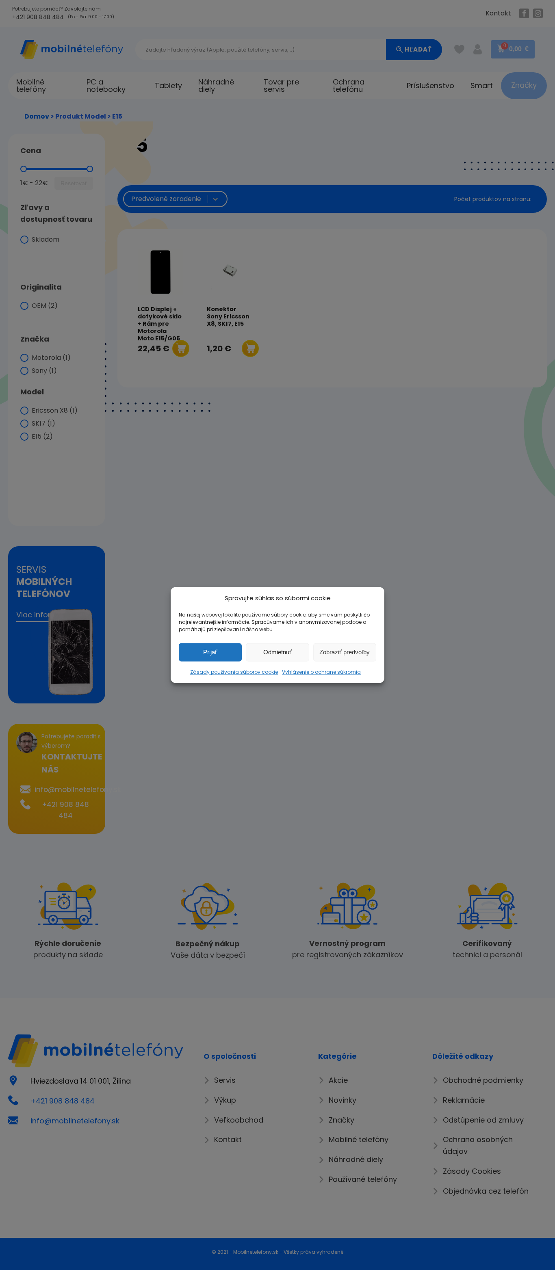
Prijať (210, 652)
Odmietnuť (277, 652)
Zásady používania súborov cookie (234, 671)
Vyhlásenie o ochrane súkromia (321, 671)
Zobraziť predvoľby (344, 652)
